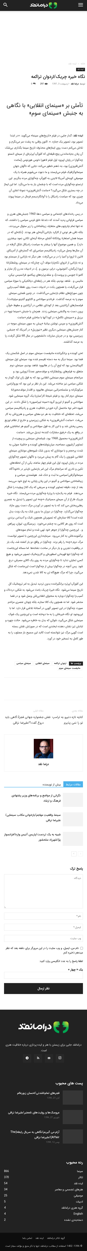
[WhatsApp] (36, 90)
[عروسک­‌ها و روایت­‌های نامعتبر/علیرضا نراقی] (73, 1117)
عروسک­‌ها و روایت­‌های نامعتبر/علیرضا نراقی (33, 1112)
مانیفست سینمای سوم (69, 668)
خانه (83, 64)
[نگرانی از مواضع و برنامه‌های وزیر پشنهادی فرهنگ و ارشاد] (73, 799)
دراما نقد (75, 84)
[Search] (5, 5)
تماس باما (27, 1238)
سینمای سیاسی (23, 663)
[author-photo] (43, 758)
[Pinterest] (27, 90)
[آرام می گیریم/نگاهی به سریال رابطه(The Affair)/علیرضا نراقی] (73, 1136)
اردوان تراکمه (60, 663)
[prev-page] (80, 853)
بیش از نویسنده (52, 784)
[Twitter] (17, 90)
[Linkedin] (45, 90)
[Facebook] (8, 90)
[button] (80, 5)
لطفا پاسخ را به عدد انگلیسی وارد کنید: (61, 961)
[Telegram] (55, 90)
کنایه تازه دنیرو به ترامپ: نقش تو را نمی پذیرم (64, 720)
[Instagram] (60, 1058)
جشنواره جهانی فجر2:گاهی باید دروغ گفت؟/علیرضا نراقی (24, 720)
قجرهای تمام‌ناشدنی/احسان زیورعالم (38, 1093)
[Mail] (49, 1058)
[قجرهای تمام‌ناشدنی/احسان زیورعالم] (73, 1097)
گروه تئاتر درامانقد (56, 1238)
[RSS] (38, 1058)
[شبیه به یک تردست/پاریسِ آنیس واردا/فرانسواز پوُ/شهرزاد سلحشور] (73, 839)
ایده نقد (72, 64)
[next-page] (73, 853)
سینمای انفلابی (42, 663)
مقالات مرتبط (73, 784)
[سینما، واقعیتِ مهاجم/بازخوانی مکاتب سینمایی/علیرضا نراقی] (73, 819)
